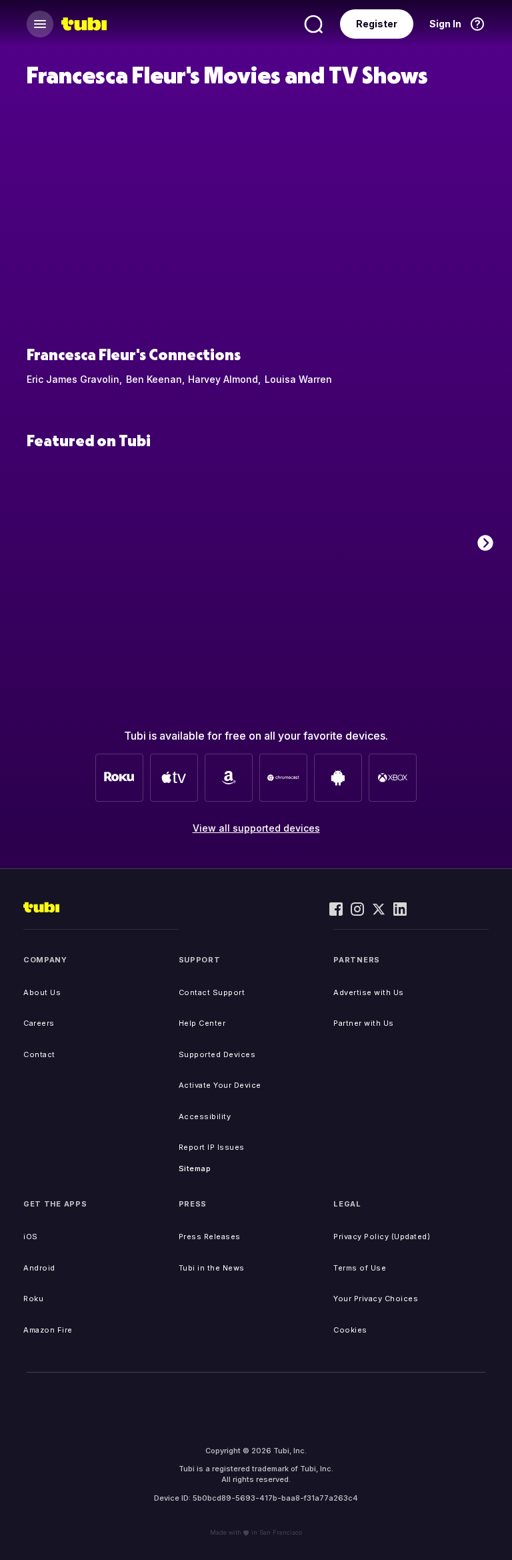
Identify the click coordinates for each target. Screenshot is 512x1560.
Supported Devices (217, 1054)
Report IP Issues (212, 1147)
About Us (42, 992)
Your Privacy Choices (375, 1298)
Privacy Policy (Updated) (381, 1236)
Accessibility (205, 1116)
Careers (39, 1023)
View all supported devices (256, 828)
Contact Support (212, 992)
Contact (39, 1054)
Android (39, 1268)
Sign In (445, 23)
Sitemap (195, 1168)
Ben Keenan (154, 379)
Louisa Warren (298, 379)
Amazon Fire (48, 1330)
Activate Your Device (220, 1085)
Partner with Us (363, 1023)
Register (376, 23)
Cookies (350, 1330)
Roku (33, 1298)
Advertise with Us (368, 992)
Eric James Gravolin (73, 379)
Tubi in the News (212, 1268)
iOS (30, 1236)
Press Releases (210, 1236)
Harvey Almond (223, 379)
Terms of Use (359, 1268)
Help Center (202, 1023)
